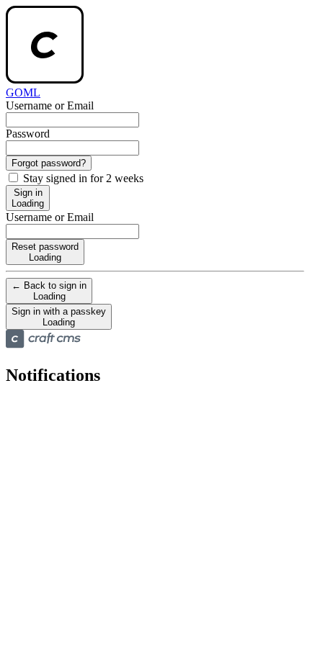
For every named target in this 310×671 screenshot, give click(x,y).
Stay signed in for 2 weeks (81, 178)
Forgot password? (49, 163)
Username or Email (50, 105)
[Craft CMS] (43, 344)
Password (28, 133)
